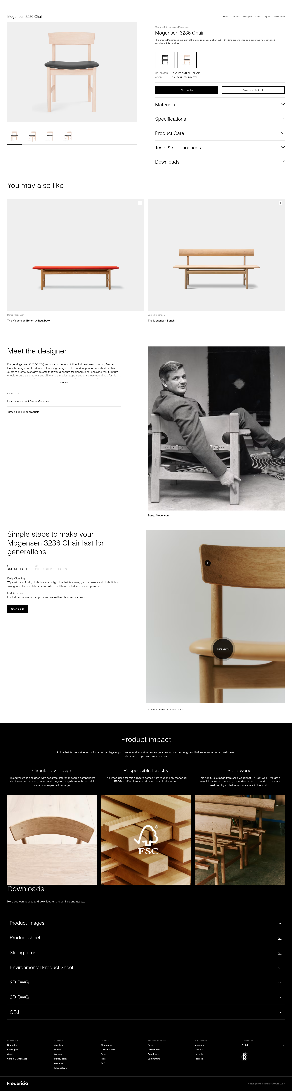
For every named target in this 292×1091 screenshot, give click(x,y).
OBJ (14, 1012)
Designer (247, 16)
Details (225, 16)
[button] (14, 136)
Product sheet (25, 938)
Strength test (24, 952)
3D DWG (19, 997)
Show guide (17, 608)
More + (64, 382)
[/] (17, 1083)
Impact (267, 16)
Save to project (251, 90)
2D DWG (19, 982)
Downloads (279, 16)
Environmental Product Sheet (41, 967)
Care (257, 16)
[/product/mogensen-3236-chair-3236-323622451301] (164, 60)
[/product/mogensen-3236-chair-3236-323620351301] (186, 60)
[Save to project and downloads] (140, 203)
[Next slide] (133, 72)
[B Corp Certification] (263, 1058)
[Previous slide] (11, 72)
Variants (236, 16)
